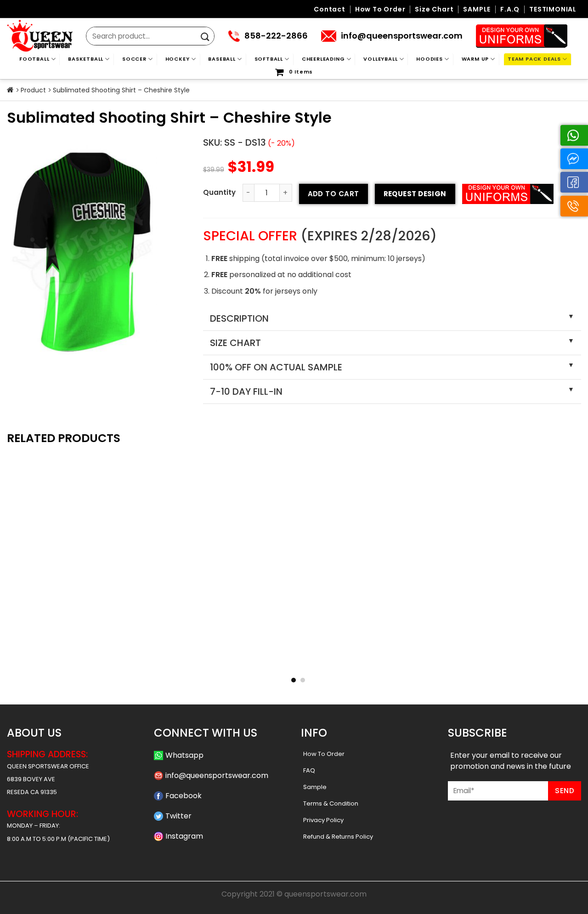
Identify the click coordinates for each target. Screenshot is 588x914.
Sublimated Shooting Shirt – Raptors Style (177, 660)
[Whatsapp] (574, 135)
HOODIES (429, 58)
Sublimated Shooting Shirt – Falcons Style (411, 660)
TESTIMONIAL (553, 9)
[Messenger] (574, 158)
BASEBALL (221, 58)
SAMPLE (477, 9)
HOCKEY (177, 58)
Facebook (183, 795)
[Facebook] (574, 182)
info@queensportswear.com (216, 775)
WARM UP (475, 58)
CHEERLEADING (323, 58)
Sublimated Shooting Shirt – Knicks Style (61, 660)
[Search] (205, 37)
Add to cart (333, 194)
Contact (329, 9)
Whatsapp (184, 755)
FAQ (309, 770)
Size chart (434, 9)
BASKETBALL (85, 58)
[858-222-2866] (574, 206)
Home (10, 90)
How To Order (324, 753)
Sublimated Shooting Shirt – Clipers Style (527, 660)
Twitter (178, 816)
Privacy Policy (323, 820)
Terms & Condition (330, 803)
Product (33, 90)
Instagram (184, 836)
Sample (315, 787)
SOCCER (134, 58)
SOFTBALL (268, 58)
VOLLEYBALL (380, 58)
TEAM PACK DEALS (534, 58)
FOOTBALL (34, 58)
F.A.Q (510, 9)
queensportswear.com (325, 894)
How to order (380, 9)
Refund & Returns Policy (338, 836)
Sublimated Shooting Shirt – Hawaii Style (294, 660)
